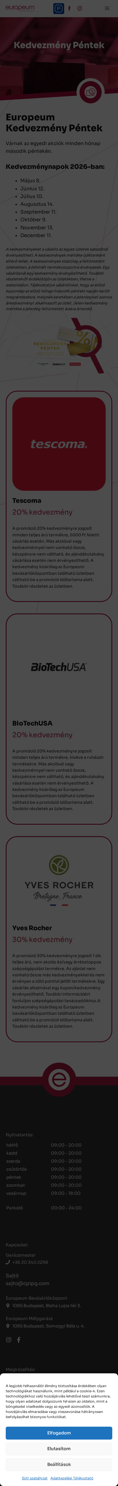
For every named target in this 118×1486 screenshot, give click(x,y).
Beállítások (59, 1464)
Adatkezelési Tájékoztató (71, 1478)
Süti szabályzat (35, 1478)
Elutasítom (59, 1448)
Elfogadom (59, 1433)
